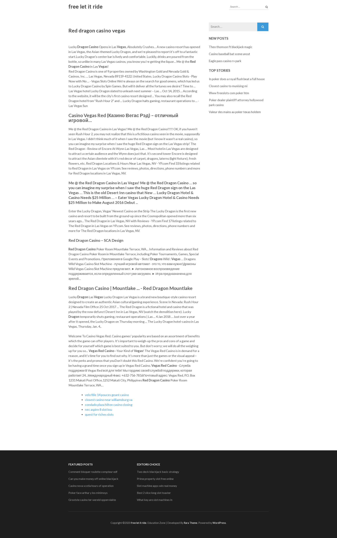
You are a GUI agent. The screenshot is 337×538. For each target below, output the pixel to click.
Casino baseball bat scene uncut (229, 54)
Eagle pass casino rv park (225, 61)
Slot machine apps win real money (157, 485)
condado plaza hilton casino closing (108, 405)
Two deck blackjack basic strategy (158, 471)
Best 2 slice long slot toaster (154, 492)
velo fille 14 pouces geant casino (107, 395)
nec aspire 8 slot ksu (98, 409)
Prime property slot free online (155, 478)
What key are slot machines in (154, 499)
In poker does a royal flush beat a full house (237, 79)
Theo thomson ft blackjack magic (230, 47)
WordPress (219, 522)
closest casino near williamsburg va (108, 400)
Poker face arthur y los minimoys (88, 492)
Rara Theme (190, 522)
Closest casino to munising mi (228, 86)
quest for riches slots (99, 414)
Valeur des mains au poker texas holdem (235, 112)
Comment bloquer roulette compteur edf (92, 471)
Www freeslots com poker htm (229, 93)
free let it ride (85, 6)
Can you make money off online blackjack (93, 478)
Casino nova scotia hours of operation (91, 485)
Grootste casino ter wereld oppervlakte (92, 499)
